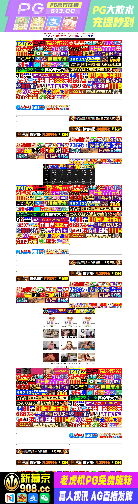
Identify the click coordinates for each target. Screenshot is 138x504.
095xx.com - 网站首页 (52, 39)
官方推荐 (46, 176)
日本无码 (69, 170)
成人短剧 (69, 183)
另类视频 (91, 172)
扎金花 (84, 176)
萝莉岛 (91, 179)
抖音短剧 (54, 179)
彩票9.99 (76, 176)
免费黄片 (69, 181)
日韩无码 (91, 183)
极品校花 (76, 183)
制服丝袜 (84, 172)
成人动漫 (91, 170)
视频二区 (46, 172)
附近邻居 (54, 174)
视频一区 (46, 170)
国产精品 (54, 170)
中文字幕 (61, 172)
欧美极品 (84, 170)
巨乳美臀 (69, 172)
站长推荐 (46, 174)
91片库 (76, 179)
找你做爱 (69, 174)
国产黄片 (54, 181)
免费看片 (46, 183)
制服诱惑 (91, 181)
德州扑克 (69, 176)
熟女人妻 (61, 181)
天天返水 (91, 176)
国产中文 (54, 183)
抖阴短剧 (84, 183)
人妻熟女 (76, 172)
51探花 (69, 179)
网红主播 (61, 170)
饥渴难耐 (61, 174)
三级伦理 (54, 172)
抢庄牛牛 (61, 176)
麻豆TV (61, 179)
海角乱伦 (84, 181)
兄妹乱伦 (61, 183)
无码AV (46, 179)
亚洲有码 (76, 170)
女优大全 (84, 179)
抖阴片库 (46, 181)
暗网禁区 (76, 181)
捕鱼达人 (54, 176)
